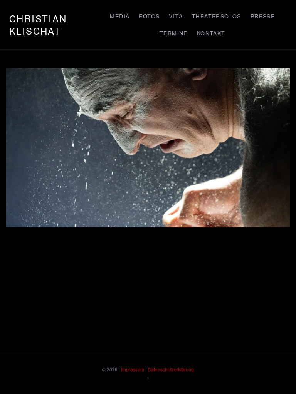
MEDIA (120, 16)
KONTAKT (211, 33)
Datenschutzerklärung (171, 369)
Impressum (132, 369)
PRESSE (263, 16)
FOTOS (149, 16)
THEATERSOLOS (216, 16)
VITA (176, 16)
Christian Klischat (38, 24)
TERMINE (174, 33)
